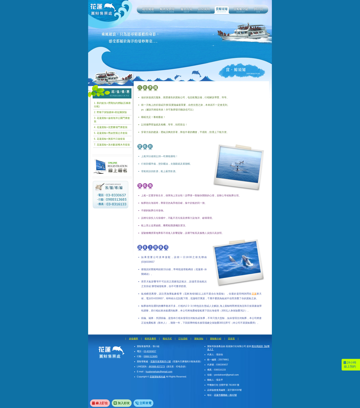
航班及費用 (150, 338)
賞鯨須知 (198, 338)
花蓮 (254, 293)
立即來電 (146, 403)
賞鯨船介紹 (215, 338)
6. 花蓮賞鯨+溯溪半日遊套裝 (109, 138)
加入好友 (124, 403)
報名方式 (167, 338)
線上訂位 (102, 403)
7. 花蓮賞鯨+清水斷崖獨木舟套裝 (112, 144)
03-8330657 (150, 351)
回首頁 (231, 338)
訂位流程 (183, 338)
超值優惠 (133, 338)
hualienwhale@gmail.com (159, 371)
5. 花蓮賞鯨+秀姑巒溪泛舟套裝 (111, 133)
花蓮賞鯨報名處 (157, 376)
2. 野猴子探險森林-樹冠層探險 (110, 112)
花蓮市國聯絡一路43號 (225, 395)
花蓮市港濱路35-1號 (160, 361)
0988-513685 (151, 356)
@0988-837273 (157, 366)
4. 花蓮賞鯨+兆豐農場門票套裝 (111, 127)
